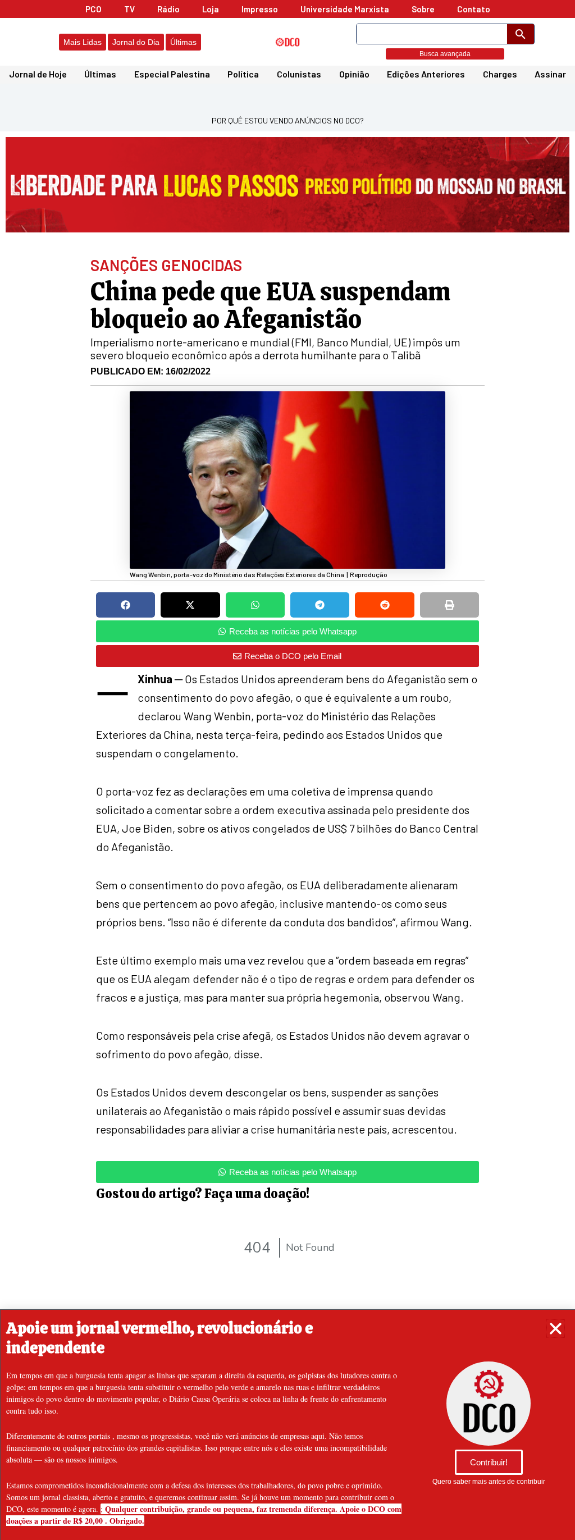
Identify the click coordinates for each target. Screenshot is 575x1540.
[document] (287, 770)
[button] (555, 1328)
